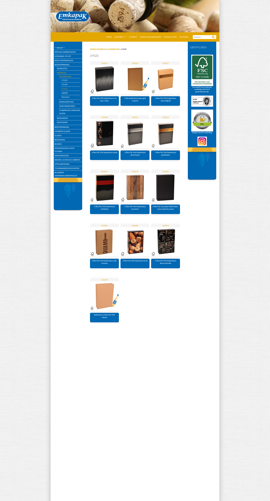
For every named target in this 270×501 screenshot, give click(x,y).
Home (109, 37)
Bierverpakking (62, 127)
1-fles (64, 80)
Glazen (58, 135)
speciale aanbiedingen (65, 52)
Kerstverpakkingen (64, 60)
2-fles (64, 84)
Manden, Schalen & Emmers (67, 160)
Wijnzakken (62, 118)
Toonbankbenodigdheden (67, 168)
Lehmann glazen (62, 131)
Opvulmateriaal (62, 164)
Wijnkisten (62, 68)
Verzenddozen (62, 156)
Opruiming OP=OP (63, 56)
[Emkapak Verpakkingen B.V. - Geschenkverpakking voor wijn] (135, 15)
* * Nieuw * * (60, 48)
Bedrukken (60, 140)
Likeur (65, 93)
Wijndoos (101, 49)
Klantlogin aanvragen (150, 37)
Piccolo (65, 97)
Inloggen (184, 37)
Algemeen (118, 37)
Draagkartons (66, 102)
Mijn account (170, 37)
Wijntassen (62, 122)
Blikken (58, 144)
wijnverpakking (62, 65)
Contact (133, 37)
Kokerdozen (114, 49)
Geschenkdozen (67, 106)
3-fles (64, 89)
